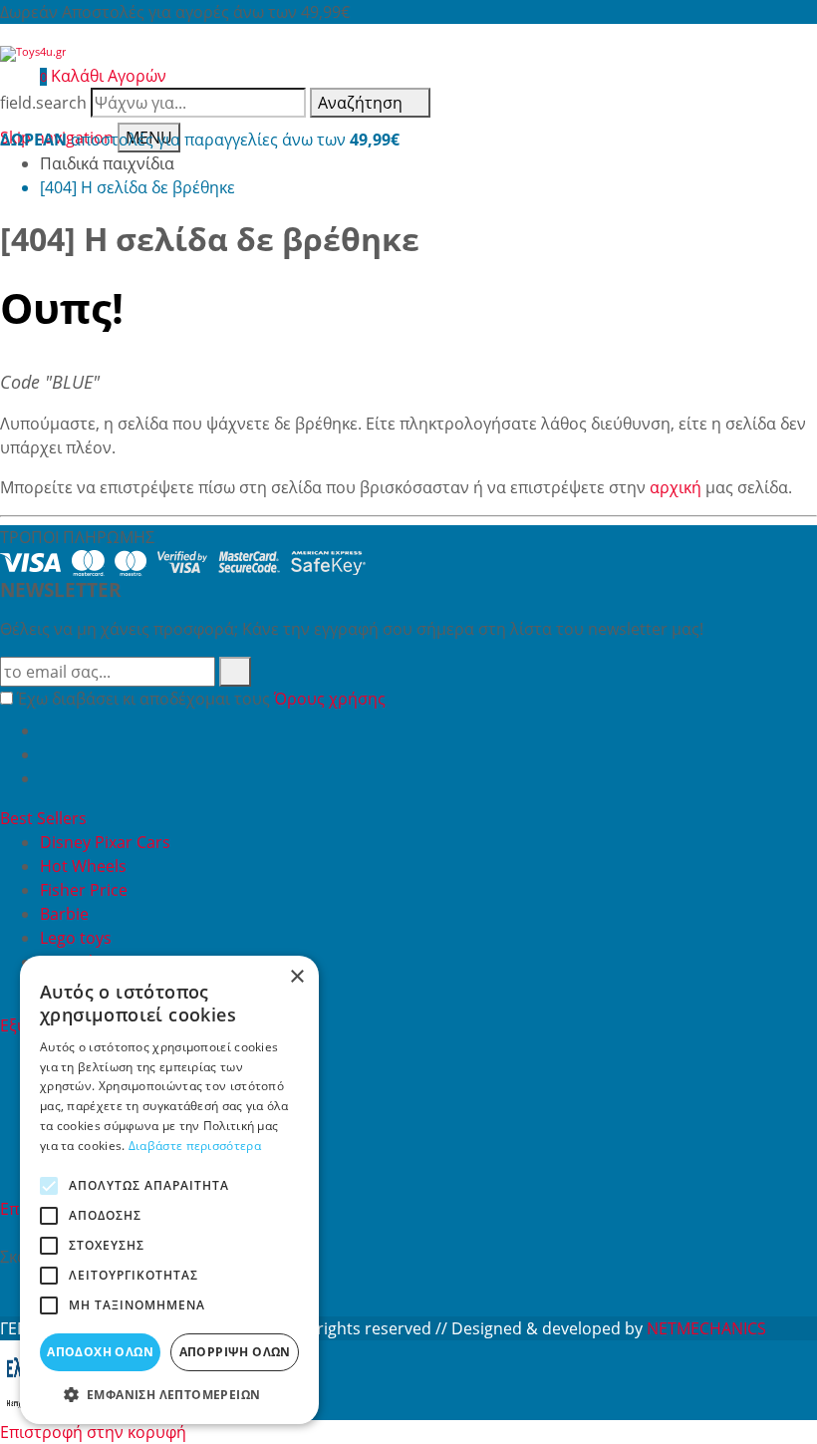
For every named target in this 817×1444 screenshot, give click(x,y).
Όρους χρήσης (330, 699)
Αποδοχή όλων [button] (100, 1351)
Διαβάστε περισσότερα (195, 1145)
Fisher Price (84, 890)
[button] (169, 1394)
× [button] (296, 977)
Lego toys (76, 938)
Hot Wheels (83, 866)
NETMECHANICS (706, 1328)
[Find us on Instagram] (48, 778)
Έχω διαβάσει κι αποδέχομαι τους (201, 699)
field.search (43, 103)
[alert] (169, 1190)
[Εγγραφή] (235, 672)
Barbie (64, 914)
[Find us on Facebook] (48, 730)
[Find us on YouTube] (48, 754)
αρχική (675, 487)
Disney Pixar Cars (105, 842)
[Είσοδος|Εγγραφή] (10, 76)
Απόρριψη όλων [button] (235, 1351)
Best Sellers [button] (45, 818)
